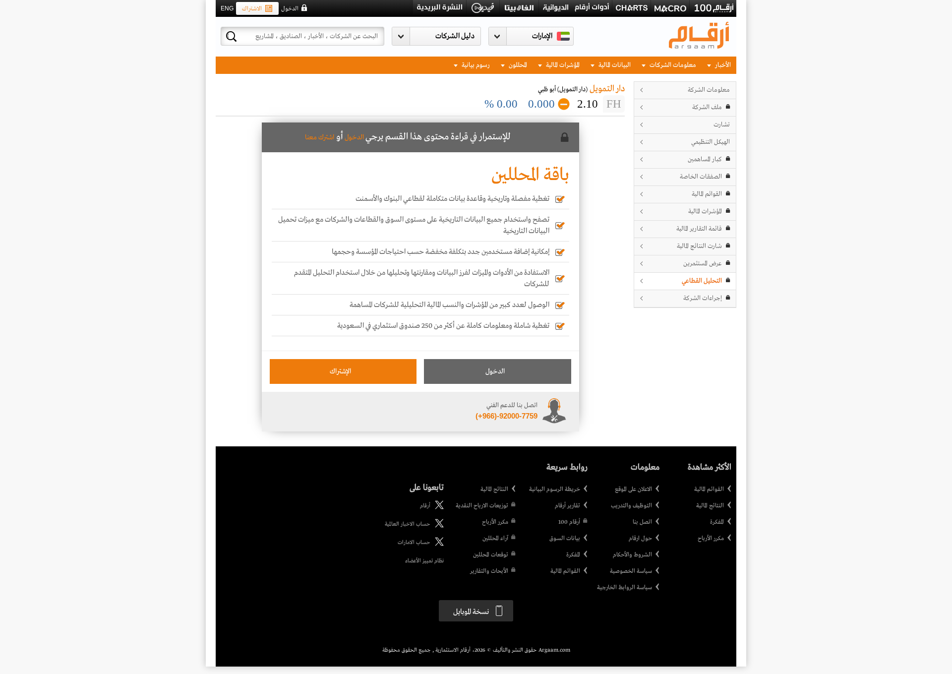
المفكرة (717, 522)
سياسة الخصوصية (631, 571)
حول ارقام (640, 539)
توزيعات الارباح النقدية (482, 506)
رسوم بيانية (475, 65)
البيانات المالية (614, 65)
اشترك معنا (319, 137)
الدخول (289, 9)
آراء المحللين (495, 539)
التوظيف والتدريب (631, 506)
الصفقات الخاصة (701, 177)
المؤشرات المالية (562, 65)
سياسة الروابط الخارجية (624, 588)
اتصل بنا (642, 522)
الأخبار (722, 65)
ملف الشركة (707, 107)
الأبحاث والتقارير (489, 571)
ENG (227, 8)
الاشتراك (252, 9)
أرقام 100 (569, 522)
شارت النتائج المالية (699, 246)
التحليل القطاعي (702, 281)
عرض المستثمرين (702, 263)
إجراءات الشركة (702, 298)
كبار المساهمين (705, 159)
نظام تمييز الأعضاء (424, 560)
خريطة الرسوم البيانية (554, 489)
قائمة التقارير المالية (699, 229)
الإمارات (542, 36)
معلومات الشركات (672, 65)
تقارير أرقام (567, 506)
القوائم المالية (707, 194)
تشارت (722, 125)
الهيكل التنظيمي (710, 142)
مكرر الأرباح (711, 539)
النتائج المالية (710, 506)
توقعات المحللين (490, 555)
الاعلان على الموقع (633, 489)
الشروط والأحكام (632, 555)
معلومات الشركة (709, 90)
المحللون (517, 65)
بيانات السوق (564, 539)
